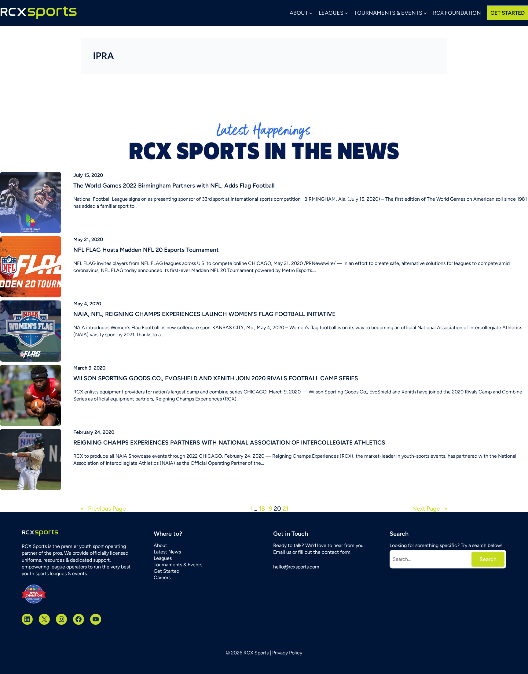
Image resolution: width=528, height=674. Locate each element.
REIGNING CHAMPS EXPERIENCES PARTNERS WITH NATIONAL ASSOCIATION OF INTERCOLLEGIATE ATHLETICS (229, 442)
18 (262, 508)
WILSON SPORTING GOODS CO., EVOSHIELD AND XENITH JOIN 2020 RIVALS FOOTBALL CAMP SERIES (215, 378)
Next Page (429, 508)
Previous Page (103, 508)
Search (488, 559)
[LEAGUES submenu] (346, 13)
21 (285, 508)
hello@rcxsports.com (296, 567)
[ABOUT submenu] (311, 13)
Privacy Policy (287, 653)
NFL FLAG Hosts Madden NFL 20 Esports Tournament (146, 249)
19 (269, 508)
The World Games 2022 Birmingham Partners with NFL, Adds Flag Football (174, 185)
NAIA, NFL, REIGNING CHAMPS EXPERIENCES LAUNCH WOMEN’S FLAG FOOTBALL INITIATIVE (204, 314)
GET (507, 12)
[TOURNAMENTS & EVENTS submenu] (425, 13)
